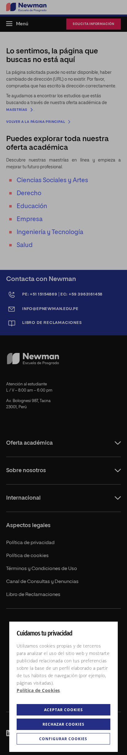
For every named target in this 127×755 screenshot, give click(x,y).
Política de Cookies (38, 690)
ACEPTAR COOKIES (63, 709)
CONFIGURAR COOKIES (63, 738)
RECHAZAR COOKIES (63, 724)
